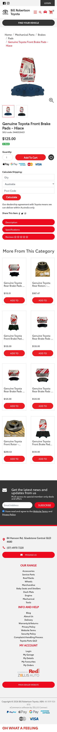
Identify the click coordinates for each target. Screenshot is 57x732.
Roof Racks (28, 577)
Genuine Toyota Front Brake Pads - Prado (42, 443)
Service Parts (28, 574)
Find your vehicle (28, 22)
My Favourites (29, 661)
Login (47, 3)
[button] (51, 157)
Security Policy (28, 633)
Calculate (11, 197)
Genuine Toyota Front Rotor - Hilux (13, 443)
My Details (28, 658)
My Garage (28, 654)
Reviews (9, 236)
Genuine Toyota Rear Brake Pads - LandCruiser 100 (42, 337)
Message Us (31, 555)
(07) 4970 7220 (15, 547)
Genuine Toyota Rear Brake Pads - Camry (14, 284)
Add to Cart (30, 157)
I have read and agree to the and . (27, 513)
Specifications (12, 229)
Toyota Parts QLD (28, 640)
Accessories (28, 570)
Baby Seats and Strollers (28, 588)
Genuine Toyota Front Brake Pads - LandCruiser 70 (14, 337)
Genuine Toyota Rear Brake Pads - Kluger (14, 390)
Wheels (28, 581)
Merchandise (28, 584)
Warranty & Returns (28, 623)
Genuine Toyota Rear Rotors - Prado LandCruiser (41, 284)
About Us (28, 616)
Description (11, 222)
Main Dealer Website (28, 684)
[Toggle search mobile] (40, 12)
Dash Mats (28, 591)
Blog (28, 612)
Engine (28, 595)
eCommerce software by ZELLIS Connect (28, 707)
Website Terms (40, 511)
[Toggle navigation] (34, 12)
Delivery (28, 619)
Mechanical (28, 598)
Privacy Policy (9, 514)
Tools (28, 602)
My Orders (28, 665)
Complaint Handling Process (28, 637)
